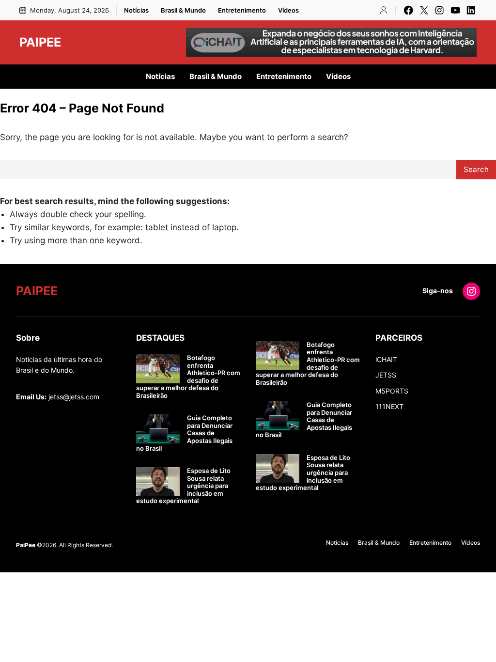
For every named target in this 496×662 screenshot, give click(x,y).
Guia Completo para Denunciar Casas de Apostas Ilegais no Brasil (184, 433)
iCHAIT (386, 359)
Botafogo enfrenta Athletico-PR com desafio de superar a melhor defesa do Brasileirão (188, 376)
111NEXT (389, 406)
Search (476, 169)
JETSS (385, 375)
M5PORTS (391, 391)
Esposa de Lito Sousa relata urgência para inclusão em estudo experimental (183, 485)
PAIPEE (40, 42)
